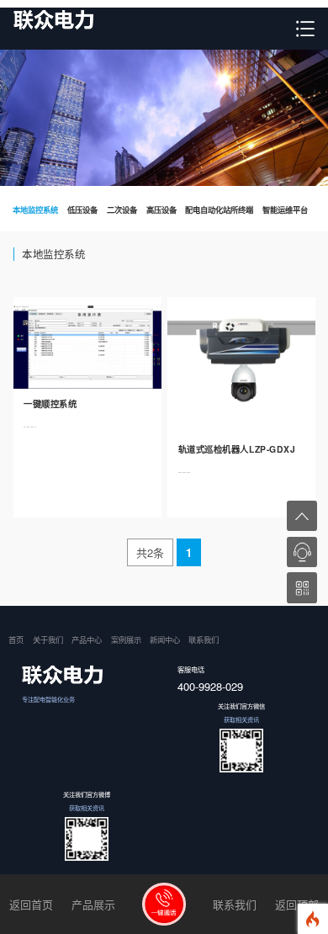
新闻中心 (165, 639)
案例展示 (126, 639)
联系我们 (203, 639)
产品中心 (86, 639)
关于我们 (48, 639)
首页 (16, 639)
